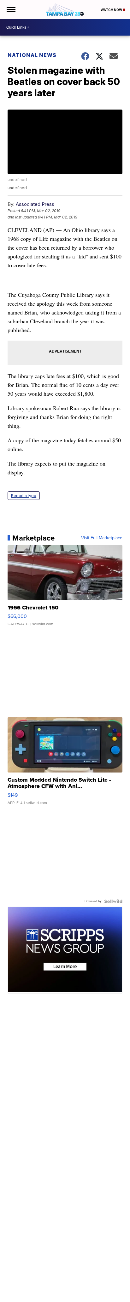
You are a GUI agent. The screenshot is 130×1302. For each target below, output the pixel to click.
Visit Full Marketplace (101, 538)
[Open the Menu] (10, 9)
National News (32, 55)
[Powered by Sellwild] (113, 901)
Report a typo (23, 495)
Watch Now (112, 10)
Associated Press (35, 204)
